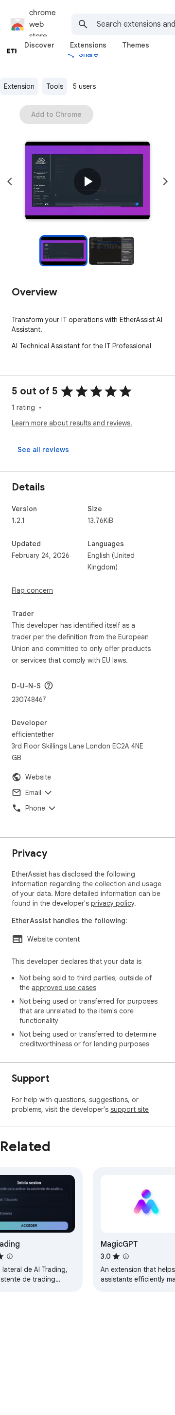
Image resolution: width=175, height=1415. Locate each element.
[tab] (39, 45)
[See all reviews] (43, 449)
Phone (35, 808)
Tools (54, 86)
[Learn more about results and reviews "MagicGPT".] (126, 1256)
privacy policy (112, 903)
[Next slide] (165, 181)
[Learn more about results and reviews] (48, 685)
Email (33, 792)
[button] (87, 181)
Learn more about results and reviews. (72, 423)
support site (129, 1109)
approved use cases (64, 987)
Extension (19, 86)
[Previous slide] (9, 181)
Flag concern (32, 590)
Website (38, 777)
